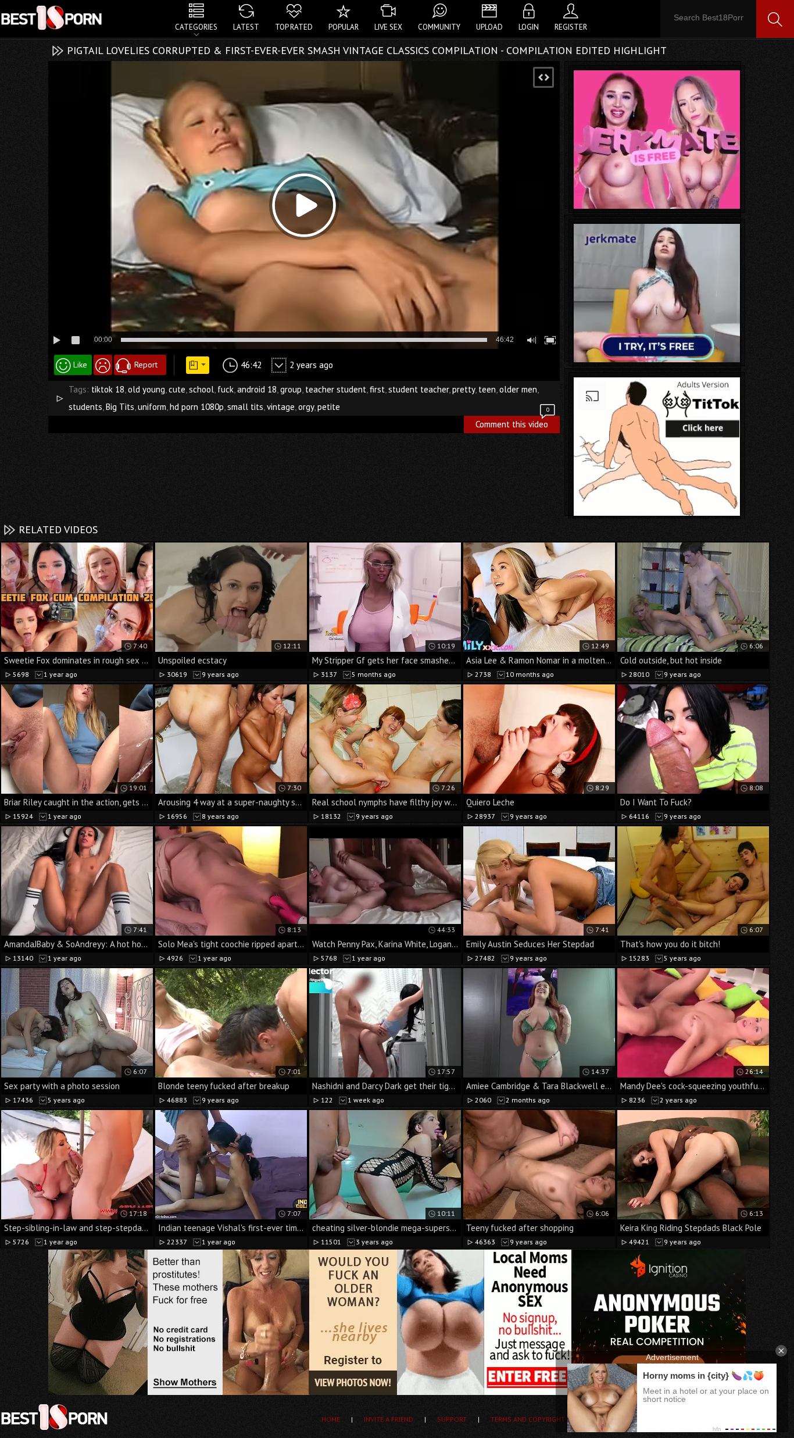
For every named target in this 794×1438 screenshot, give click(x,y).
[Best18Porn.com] (52, 17)
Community (439, 27)
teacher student (335, 389)
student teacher (418, 389)
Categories (196, 27)
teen (487, 389)
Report (146, 364)
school (201, 389)
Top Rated (294, 27)
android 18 (257, 389)
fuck (225, 389)
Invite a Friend (388, 1419)
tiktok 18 (107, 389)
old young (146, 389)
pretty (463, 389)
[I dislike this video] (103, 365)
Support (452, 1419)
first (377, 389)
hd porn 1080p (197, 406)
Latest (246, 27)
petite (328, 406)
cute (177, 389)
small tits (245, 406)
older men (518, 389)
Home (330, 1419)
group (291, 389)
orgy (306, 406)
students (85, 406)
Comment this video (512, 423)
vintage (281, 406)
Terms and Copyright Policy (540, 1419)
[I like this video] (73, 365)
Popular (343, 27)
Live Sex (388, 27)
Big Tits (120, 406)
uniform (152, 406)
